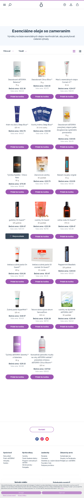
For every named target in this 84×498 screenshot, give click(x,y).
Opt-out (62, 493)
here (62, 488)
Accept (21, 493)
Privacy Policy (22, 495)
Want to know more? (9, 495)
